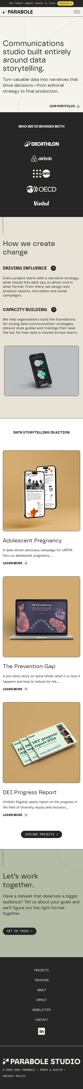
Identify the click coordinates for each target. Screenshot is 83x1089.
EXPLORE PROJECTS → (41, 834)
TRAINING (41, 980)
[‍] (67, 807)
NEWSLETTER (41, 1010)
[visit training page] (53, 309)
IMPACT (41, 1000)
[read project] (41, 490)
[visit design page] (53, 268)
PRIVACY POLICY (14, 1076)
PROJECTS (41, 970)
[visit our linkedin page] (41, 1031)
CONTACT (41, 1020)
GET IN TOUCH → (19, 931)
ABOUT (41, 990)
